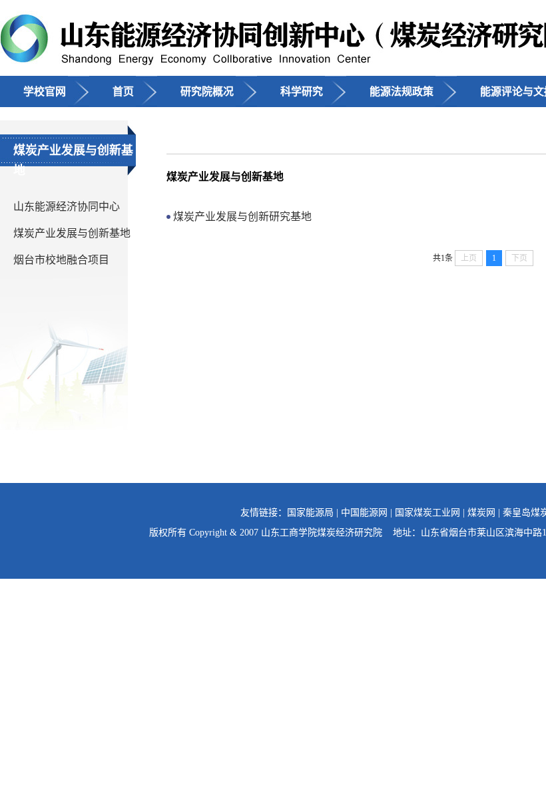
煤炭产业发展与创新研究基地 (242, 216)
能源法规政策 (401, 91)
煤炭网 (481, 513)
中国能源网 (364, 513)
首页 (123, 91)
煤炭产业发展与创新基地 (72, 233)
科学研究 (301, 91)
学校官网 (44, 91)
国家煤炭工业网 (427, 513)
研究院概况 (207, 91)
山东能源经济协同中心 (66, 206)
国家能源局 (310, 513)
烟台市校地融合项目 (61, 259)
